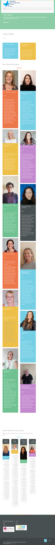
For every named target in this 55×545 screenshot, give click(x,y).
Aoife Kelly (13, 543)
